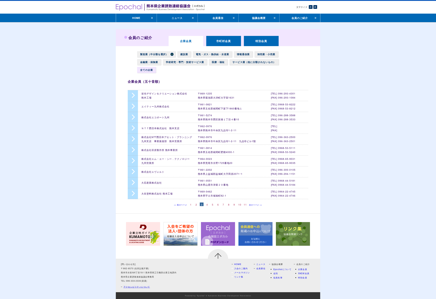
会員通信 (218, 18)
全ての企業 (146, 69)
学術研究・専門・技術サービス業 (185, 62)
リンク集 (238, 276)
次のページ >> (255, 205)
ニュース (177, 18)
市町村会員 (223, 41)
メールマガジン (242, 272)
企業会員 (302, 269)
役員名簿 (277, 277)
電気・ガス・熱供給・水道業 (212, 54)
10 (239, 204)
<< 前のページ (180, 205)
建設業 (184, 54)
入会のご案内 (241, 268)
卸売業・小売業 (266, 54)
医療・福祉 (218, 62)
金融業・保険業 (149, 62)
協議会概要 (259, 18)
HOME (136, 18)
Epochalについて (282, 269)
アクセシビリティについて (136, 286)
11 (245, 204)
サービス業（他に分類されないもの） (254, 62)
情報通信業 (243, 54)
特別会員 (261, 41)
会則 (275, 273)
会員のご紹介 (300, 18)
